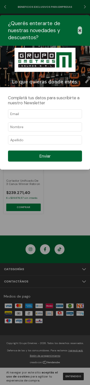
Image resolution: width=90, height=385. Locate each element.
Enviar (45, 156)
